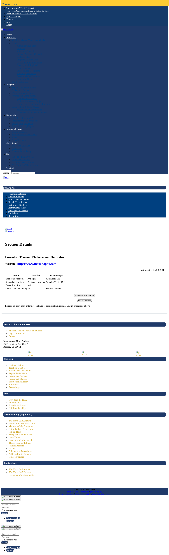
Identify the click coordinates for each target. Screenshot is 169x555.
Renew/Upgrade (16, 456)
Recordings (14, 387)
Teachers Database (18, 367)
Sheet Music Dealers (19, 381)
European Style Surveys (20, 434)
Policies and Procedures (20, 451)
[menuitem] (20, 8)
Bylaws (12, 448)
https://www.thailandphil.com (36, 263)
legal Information (66, 494)
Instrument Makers (18, 379)
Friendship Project (17, 405)
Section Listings (16, 365)
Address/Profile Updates (20, 454)
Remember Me (10, 510)
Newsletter (22, 475)
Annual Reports (16, 445)
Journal (19, 469)
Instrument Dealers (18, 376)
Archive (20, 420)
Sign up (10, 521)
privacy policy (96, 492)
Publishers (14, 384)
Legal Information (17, 333)
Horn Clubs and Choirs (20, 370)
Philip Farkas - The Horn (21, 429)
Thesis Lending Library (20, 443)
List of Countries (84, 301)
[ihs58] (8, 229)
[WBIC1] (9, 231)
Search (6, 173)
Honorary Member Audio (21, 440)
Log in (4, 513)
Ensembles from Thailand (84, 296)
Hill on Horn (15, 431)
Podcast (20, 472)
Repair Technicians (18, 373)
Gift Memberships (17, 408)
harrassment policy (83, 494)
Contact (12, 336)
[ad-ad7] (6, 177)
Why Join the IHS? (18, 399)
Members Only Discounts (21, 426)
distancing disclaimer (101, 494)
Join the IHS (15, 402)
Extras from (22, 423)
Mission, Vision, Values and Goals (25, 330)
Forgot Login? (13, 518)
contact (70, 492)
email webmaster (82, 492)
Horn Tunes (14, 437)
